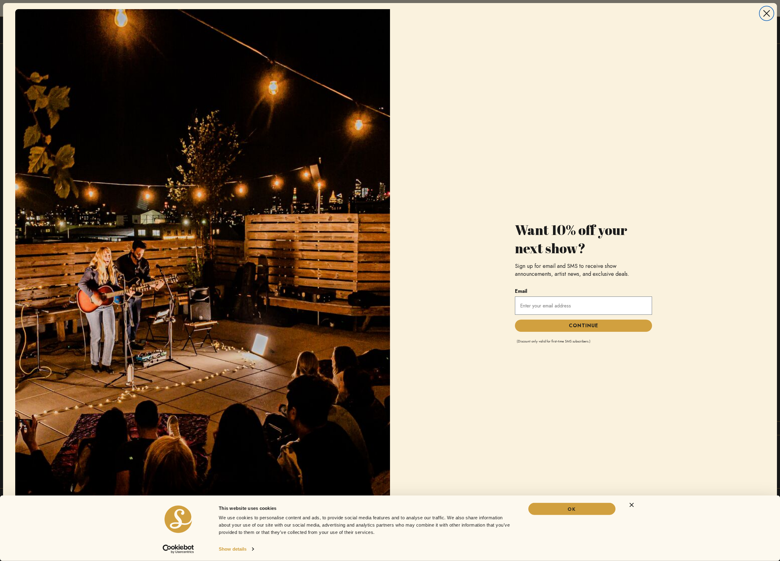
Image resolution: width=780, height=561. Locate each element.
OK (572, 509)
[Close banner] (631, 505)
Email (521, 291)
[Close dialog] (766, 13)
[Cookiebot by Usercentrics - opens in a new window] (178, 549)
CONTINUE (583, 325)
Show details (232, 549)
